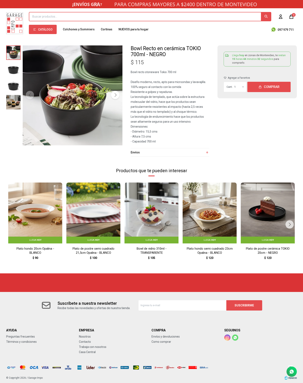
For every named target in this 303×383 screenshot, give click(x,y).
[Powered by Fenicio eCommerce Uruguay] (290, 378)
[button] (266, 16)
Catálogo (45, 29)
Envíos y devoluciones (166, 336)
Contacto (85, 341)
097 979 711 (286, 29)
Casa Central (87, 352)
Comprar (272, 87)
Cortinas (106, 29)
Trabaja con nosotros (92, 347)
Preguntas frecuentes (20, 336)
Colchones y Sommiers (79, 29)
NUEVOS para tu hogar (134, 29)
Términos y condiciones (21, 341)
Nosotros (85, 336)
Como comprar (161, 341)
